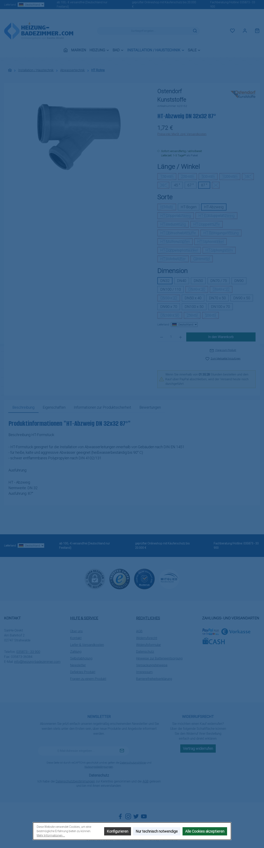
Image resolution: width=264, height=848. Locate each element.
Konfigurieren (117, 831)
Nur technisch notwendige (157, 831)
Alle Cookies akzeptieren (204, 831)
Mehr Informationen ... (51, 835)
